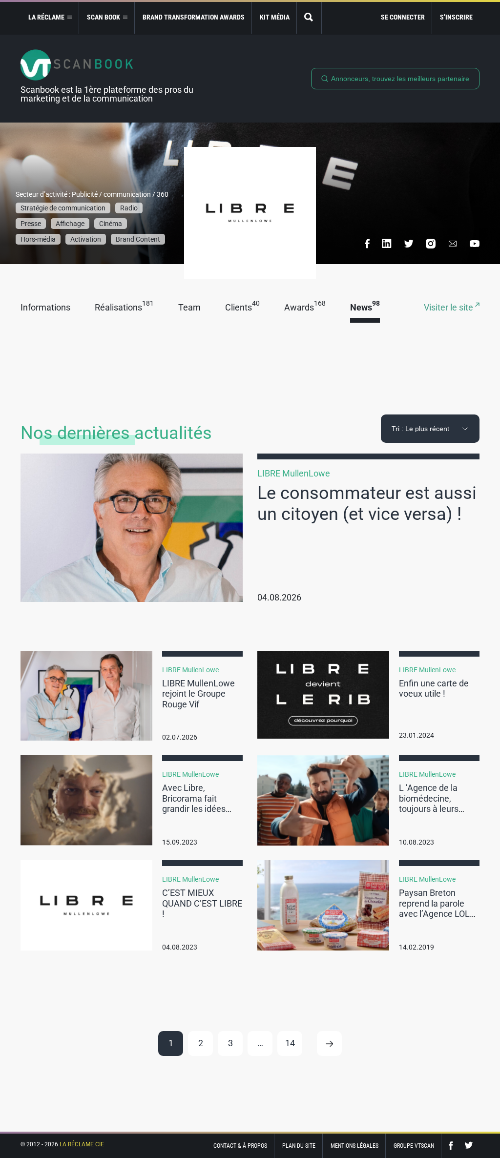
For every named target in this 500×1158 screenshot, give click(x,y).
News (365, 307)
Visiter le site (449, 307)
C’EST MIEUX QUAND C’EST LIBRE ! (202, 903)
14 (290, 1043)
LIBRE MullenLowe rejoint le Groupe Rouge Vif (198, 693)
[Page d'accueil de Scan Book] (111, 65)
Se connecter (403, 17)
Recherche (309, 18)
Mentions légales (354, 1145)
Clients (242, 307)
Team (189, 307)
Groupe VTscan (414, 1145)
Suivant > (329, 1043)
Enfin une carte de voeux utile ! (434, 688)
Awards (305, 307)
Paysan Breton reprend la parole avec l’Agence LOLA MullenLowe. (437, 909)
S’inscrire (456, 17)
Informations (45, 307)
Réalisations (124, 307)
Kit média (275, 17)
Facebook (453, 1145)
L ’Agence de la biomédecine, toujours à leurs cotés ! (428, 804)
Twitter (468, 1145)
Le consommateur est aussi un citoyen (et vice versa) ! (367, 503)
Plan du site (298, 1145)
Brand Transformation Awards (194, 17)
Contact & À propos (240, 1145)
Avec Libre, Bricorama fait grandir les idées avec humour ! (194, 804)
